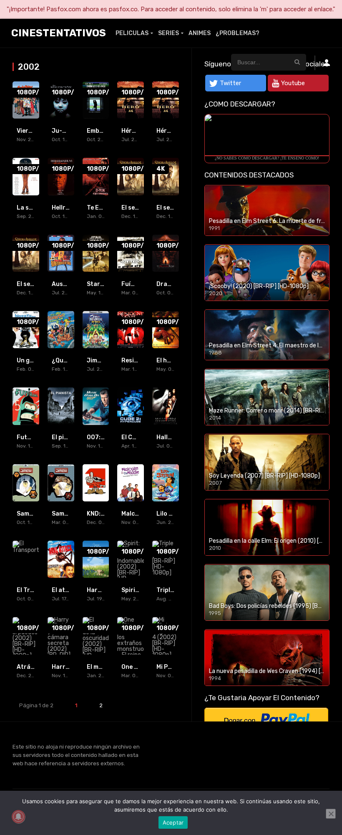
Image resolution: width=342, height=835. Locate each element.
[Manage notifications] (18, 816)
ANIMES (200, 33)
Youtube (293, 83)
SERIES (168, 33)
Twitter (230, 83)
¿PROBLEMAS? (237, 33)
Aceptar (173, 822)
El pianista (67, 437)
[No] (331, 814)
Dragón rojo (174, 284)
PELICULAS (132, 33)
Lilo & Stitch (174, 513)
